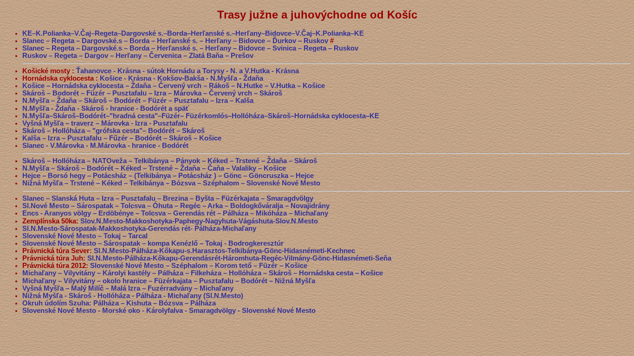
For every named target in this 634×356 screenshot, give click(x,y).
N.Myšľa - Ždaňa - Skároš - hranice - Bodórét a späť (105, 108)
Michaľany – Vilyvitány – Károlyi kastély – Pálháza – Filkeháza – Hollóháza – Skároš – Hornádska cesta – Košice (202, 273)
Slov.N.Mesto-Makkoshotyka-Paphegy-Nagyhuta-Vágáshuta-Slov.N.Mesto (199, 221)
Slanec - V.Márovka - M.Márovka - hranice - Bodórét (105, 145)
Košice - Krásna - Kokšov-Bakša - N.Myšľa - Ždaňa (181, 78)
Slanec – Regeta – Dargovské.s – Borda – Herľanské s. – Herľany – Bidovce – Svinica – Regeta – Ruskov (190, 48)
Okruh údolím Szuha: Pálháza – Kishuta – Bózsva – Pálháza (119, 303)
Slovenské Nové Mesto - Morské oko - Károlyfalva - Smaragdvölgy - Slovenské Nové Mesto (169, 310)
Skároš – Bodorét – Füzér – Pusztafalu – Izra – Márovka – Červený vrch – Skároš (152, 93)
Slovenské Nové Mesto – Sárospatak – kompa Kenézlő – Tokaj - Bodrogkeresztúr (153, 243)
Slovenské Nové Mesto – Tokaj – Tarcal (85, 236)
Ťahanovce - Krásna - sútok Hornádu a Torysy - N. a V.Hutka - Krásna (187, 71)
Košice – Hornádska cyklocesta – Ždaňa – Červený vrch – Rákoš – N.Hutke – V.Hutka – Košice (173, 85)
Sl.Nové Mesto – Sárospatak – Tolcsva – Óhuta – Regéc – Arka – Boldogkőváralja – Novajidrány (176, 206)
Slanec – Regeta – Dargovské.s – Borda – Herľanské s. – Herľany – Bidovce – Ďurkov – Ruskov (175, 40)
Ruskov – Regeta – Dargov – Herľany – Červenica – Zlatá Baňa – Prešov (137, 55)
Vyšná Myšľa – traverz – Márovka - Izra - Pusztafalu (105, 123)
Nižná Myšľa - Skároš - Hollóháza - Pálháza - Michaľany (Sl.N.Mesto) (132, 295)
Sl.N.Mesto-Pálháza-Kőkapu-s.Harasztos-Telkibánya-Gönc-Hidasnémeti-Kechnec (224, 250)
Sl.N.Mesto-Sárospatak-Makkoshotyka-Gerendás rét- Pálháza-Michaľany (139, 228)
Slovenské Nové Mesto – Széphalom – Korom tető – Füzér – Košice (198, 265)
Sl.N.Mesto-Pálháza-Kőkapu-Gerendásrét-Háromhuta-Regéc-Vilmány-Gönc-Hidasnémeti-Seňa (239, 258)
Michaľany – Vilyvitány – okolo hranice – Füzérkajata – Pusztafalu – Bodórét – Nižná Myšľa (168, 281)
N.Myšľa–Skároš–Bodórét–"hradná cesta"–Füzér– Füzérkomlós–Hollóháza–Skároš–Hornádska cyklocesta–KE (200, 116)
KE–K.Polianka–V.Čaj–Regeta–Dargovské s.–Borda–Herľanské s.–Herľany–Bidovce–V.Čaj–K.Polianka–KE (193, 33)
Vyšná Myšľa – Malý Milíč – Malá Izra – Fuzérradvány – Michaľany (127, 288)
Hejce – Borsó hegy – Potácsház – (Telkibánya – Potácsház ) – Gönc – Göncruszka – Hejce (168, 175)
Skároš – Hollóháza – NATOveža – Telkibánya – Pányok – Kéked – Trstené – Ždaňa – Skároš (169, 161)
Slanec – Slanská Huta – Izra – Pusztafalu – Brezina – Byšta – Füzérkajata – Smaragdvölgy (167, 198)
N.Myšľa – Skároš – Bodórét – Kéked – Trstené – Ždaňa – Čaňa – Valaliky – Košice (154, 168)
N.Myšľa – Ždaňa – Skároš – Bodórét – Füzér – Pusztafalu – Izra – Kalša (137, 100)
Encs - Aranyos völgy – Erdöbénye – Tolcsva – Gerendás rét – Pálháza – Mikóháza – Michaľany (175, 213)
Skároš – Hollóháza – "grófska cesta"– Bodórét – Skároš (113, 130)
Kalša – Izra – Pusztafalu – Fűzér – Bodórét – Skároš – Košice (121, 138)
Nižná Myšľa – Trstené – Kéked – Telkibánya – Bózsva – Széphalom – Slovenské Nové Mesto (171, 183)
